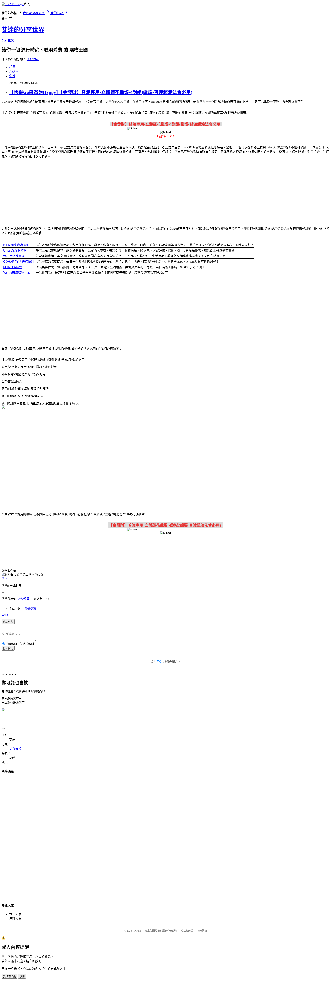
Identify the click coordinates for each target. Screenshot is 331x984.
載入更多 (8, 621)
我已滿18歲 (9, 976)
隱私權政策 (187, 930)
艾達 (4, 578)
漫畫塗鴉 (30, 608)
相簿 (12, 67)
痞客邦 (21, 598)
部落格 (13, 71)
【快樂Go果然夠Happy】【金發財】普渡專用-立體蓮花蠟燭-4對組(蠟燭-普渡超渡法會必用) (100, 92)
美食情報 (33, 59)
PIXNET (137, 930)
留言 (30, 598)
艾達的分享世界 (23, 29)
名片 (12, 76)
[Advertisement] (165, 192)
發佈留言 (8, 648)
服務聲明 (202, 930)
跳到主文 (8, 40)
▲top (5, 614)
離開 (22, 976)
